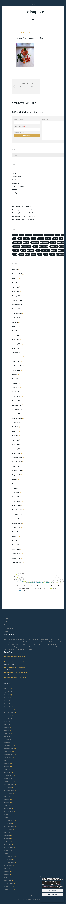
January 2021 (16, 400)
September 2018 (17, 523)
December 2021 (17, 352)
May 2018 (15, 540)
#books (21, 234)
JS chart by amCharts (20, 573)
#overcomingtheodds (26, 246)
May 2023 (15, 283)
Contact (6, 631)
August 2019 (16, 475)
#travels (15, 254)
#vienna (21, 254)
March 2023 (16, 291)
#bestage (15, 234)
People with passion (18, 186)
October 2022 (16, 309)
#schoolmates (31, 250)
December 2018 (17, 510)
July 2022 (15, 322)
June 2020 (15, 431)
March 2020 (16, 444)
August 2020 (16, 422)
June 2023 (15, 278)
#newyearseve (61, 242)
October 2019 (16, 466)
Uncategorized (16, 193)
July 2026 (15, 269)
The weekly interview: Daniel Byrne (14, 656)
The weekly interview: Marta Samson (15, 677)
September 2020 (17, 418)
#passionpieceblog (44, 246)
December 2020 (17, 405)
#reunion (23, 250)
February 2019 (16, 501)
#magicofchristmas (17, 242)
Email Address (19, 126)
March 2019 (16, 497)
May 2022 (15, 331)
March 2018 (16, 549)
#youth (27, 254)
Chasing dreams (17, 176)
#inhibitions (48, 238)
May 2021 (15, 383)
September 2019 (17, 470)
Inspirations (16, 183)
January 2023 (16, 296)
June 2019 (15, 484)
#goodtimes (26, 238)
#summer (61, 250)
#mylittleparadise (44, 242)
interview (52, 254)
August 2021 (16, 370)
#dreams (57, 234)
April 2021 (15, 387)
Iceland (46, 254)
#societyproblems (45, 250)
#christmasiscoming (38, 234)
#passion (35, 246)
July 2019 (15, 479)
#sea (38, 250)
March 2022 (16, 339)
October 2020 (16, 414)
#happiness (40, 238)
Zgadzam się (52, 890)
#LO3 (61, 238)
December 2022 (17, 300)
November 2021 (17, 357)
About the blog (8, 625)
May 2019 (15, 488)
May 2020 (15, 435)
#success (54, 250)
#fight (15, 238)
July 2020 (15, 427)
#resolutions (16, 250)
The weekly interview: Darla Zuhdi (14, 667)
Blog (13, 170)
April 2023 (15, 287)
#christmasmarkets (49, 234)
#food (20, 238)
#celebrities (28, 234)
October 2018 (16, 518)
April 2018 (15, 545)
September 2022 (17, 313)
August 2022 (16, 317)
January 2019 (16, 505)
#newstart (53, 242)
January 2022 (16, 348)
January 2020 (16, 453)
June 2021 (15, 379)
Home (6, 618)
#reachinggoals (54, 246)
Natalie (29, 33)
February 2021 (16, 396)
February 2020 (16, 449)
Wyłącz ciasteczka (52, 894)
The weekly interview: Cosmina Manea (15, 672)
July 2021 (15, 374)
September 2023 (17, 274)
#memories (26, 242)
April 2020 (15, 440)
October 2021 (16, 361)
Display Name (19, 120)
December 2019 (17, 457)
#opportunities (16, 246)
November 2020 (17, 409)
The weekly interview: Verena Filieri (15, 662)
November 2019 (17, 462)
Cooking (14, 180)
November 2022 (17, 304)
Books (14, 173)
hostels (40, 254)
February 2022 (16, 344)
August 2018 (16, 527)
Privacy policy (8, 628)
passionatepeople (60, 254)
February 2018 (16, 553)
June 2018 (15, 536)
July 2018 (15, 532)
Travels (14, 189)
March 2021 (16, 392)
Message (45, 120)
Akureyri (33, 254)
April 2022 (15, 335)
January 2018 (16, 558)
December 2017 (17, 562)
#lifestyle (55, 238)
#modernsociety (35, 242)
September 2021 (17, 366)
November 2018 (17, 514)
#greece (33, 238)
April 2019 (15, 492)
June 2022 (15, 326)
